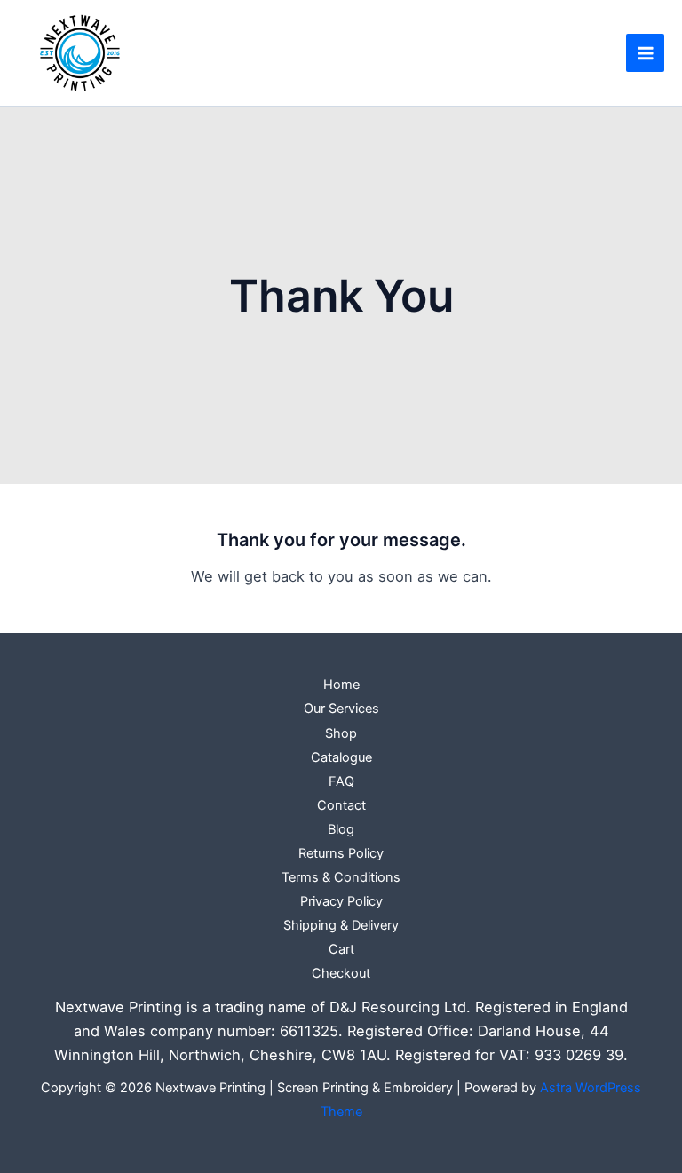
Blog (341, 829)
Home (341, 685)
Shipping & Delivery (341, 925)
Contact (341, 805)
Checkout (341, 973)
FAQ (341, 781)
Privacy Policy (341, 901)
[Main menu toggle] (645, 53)
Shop (341, 733)
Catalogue (341, 757)
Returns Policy (341, 853)
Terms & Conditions (341, 877)
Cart (341, 949)
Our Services (341, 709)
